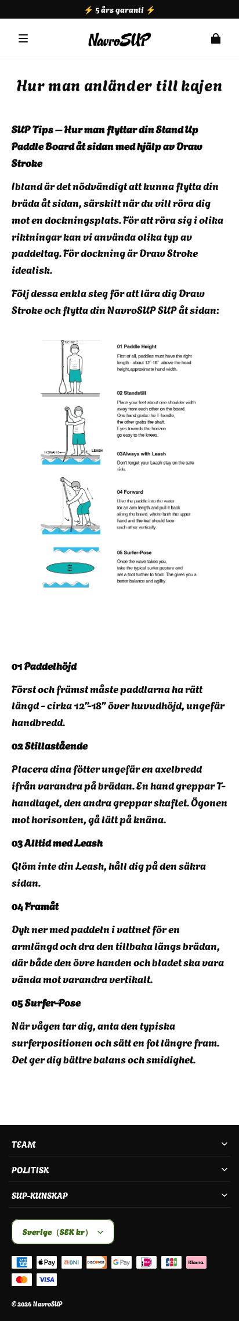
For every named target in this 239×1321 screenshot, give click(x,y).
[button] (23, 38)
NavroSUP (48, 1303)
